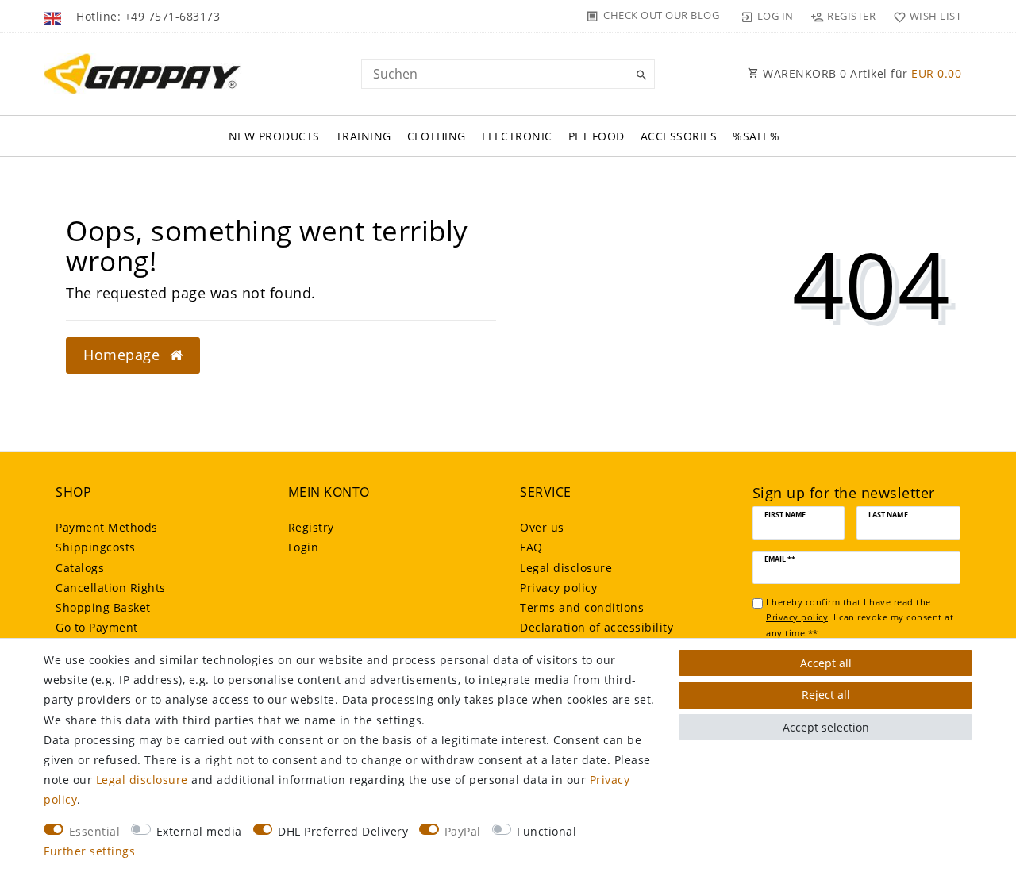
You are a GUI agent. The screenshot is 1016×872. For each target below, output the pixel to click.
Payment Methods (107, 527)
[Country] (54, 16)
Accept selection (826, 727)
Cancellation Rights (111, 587)
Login (303, 547)
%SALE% (756, 136)
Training (363, 136)
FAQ (531, 547)
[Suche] (639, 75)
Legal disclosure (566, 567)
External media (199, 831)
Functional (546, 831)
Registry (311, 527)
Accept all (826, 662)
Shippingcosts (96, 547)
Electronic (517, 136)
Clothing (436, 136)
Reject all (826, 694)
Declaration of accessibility (596, 627)
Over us (542, 527)
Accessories (679, 136)
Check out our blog (661, 15)
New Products (274, 136)
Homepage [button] (123, 354)
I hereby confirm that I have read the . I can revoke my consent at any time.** (859, 617)
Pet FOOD (596, 136)
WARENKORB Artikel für (861, 73)
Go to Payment (97, 627)
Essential (95, 831)
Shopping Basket (103, 607)
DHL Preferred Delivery (343, 831)
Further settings (89, 851)
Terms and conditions (582, 607)
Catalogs (80, 567)
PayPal (462, 831)
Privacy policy (558, 587)
